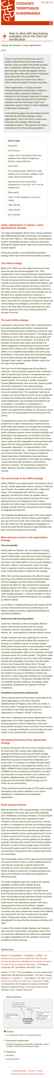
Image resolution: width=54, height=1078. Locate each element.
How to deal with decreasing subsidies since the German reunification (28, 1020)
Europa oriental (12, 1058)
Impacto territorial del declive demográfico (33, 1008)
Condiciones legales (19, 1070)
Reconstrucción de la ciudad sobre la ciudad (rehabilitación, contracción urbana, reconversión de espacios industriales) (43, 1015)
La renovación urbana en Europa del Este (23, 1035)
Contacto (31, 1070)
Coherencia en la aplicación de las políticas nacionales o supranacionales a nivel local (19, 1004)
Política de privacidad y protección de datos (27, 1073)
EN (42, 2)
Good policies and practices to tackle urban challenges (26, 979)
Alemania (10, 1055)
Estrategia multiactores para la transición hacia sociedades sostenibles (11, 1015)
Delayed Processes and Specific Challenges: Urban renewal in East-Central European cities (27, 1045)
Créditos (39, 1070)
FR (51, 2)
